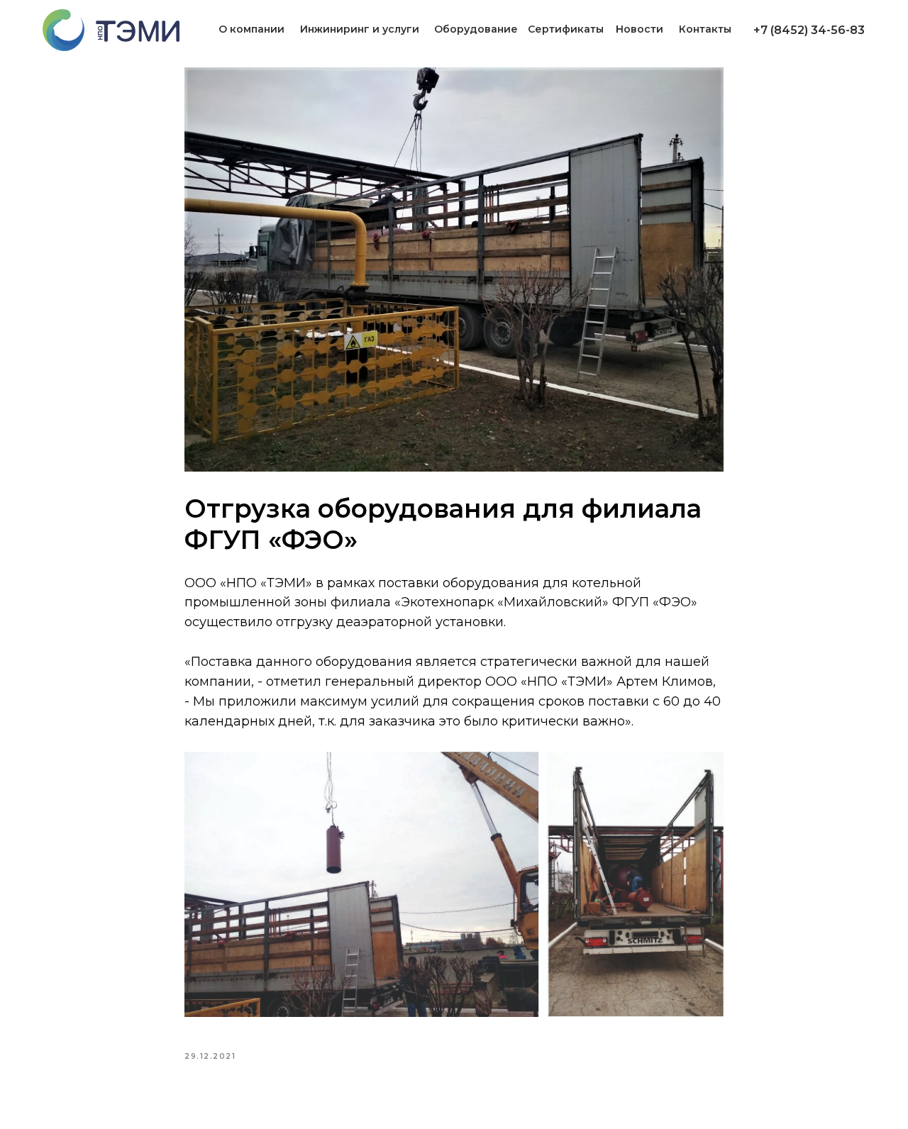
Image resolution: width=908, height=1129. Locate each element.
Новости (639, 29)
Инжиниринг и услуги (359, 29)
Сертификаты (566, 29)
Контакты (705, 29)
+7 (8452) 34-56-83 (809, 30)
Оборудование (476, 29)
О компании (251, 29)
